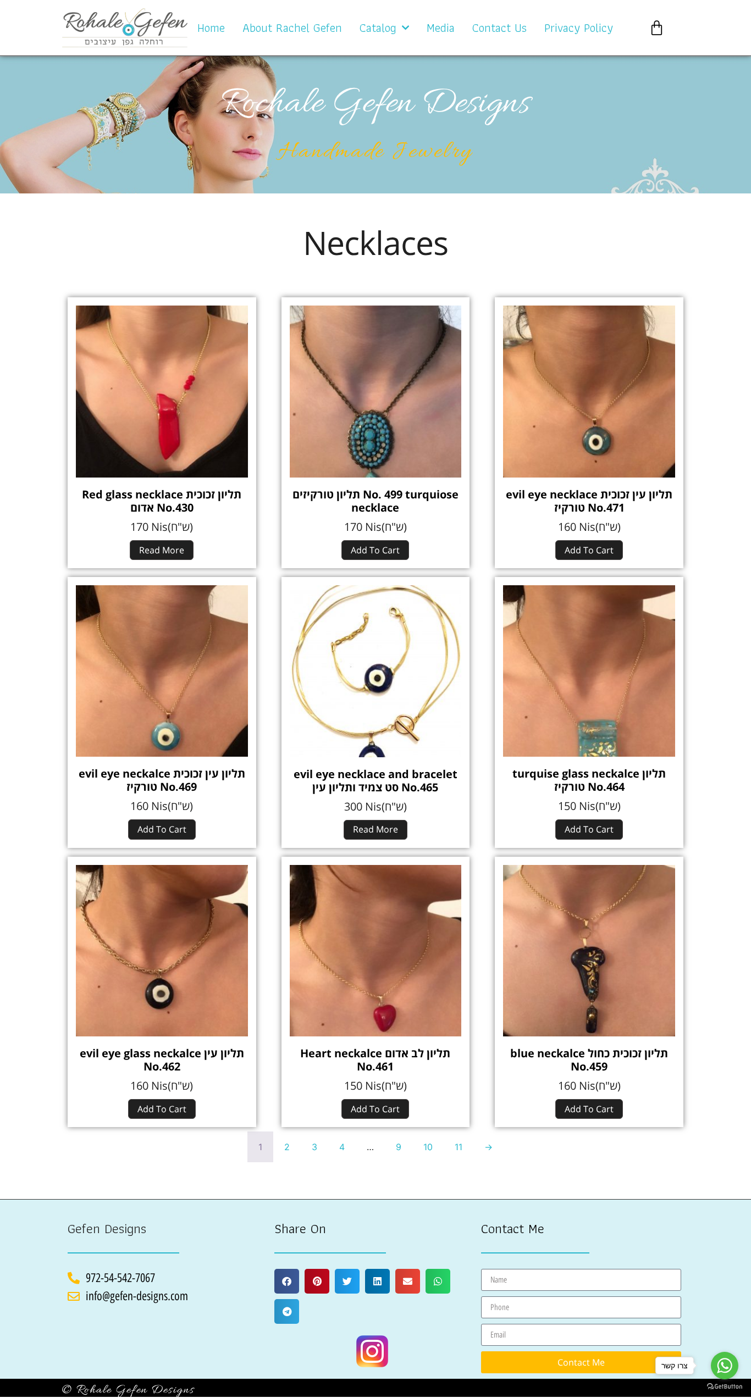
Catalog (378, 27)
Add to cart (375, 550)
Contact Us (499, 27)
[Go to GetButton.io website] (724, 1386)
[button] (286, 1281)
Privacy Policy (578, 27)
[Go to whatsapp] (724, 1365)
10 (428, 1146)
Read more (161, 550)
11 (458, 1146)
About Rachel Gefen (292, 27)
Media (441, 27)
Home (211, 27)
